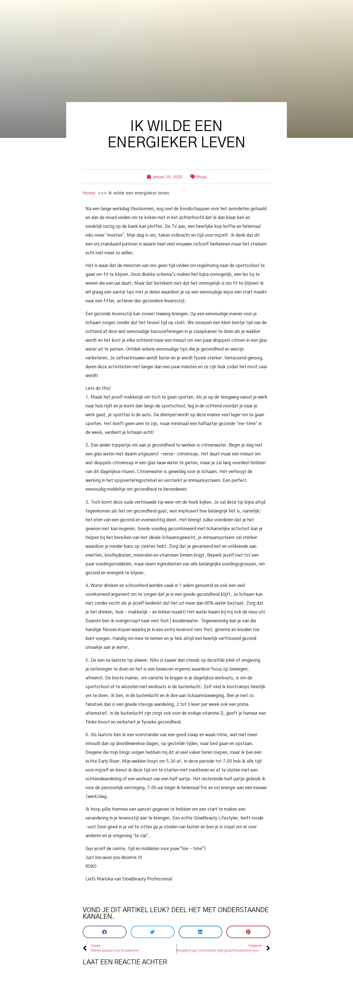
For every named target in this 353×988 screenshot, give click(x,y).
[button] (105, 932)
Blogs (202, 176)
